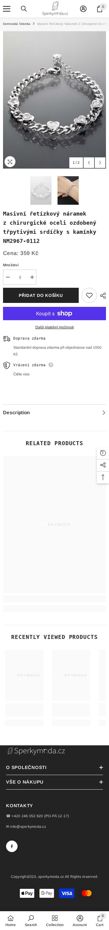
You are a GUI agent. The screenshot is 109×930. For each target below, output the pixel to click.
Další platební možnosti (54, 327)
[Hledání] (24, 8)
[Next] (100, 162)
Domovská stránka (16, 23)
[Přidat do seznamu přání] (89, 295)
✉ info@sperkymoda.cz (26, 826)
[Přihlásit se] (83, 9)
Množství (10, 265)
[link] (54, 599)
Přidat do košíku (41, 295)
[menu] (6, 8)
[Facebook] (12, 846)
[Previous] (89, 162)
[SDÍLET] (101, 295)
